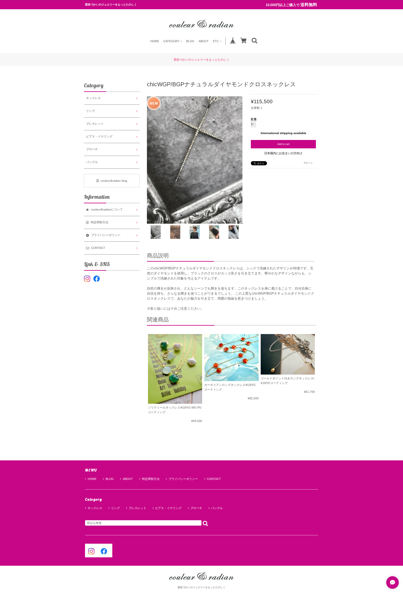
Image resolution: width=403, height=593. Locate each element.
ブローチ (92, 149)
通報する (308, 163)
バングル (92, 162)
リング (90, 110)
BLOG (190, 41)
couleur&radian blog (114, 180)
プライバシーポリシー (183, 479)
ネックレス (93, 98)
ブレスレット (95, 123)
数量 (254, 119)
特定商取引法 (151, 479)
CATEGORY (171, 41)
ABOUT (204, 41)
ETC (216, 41)
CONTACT (214, 479)
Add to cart (283, 144)
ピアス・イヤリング (99, 136)
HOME (154, 41)
